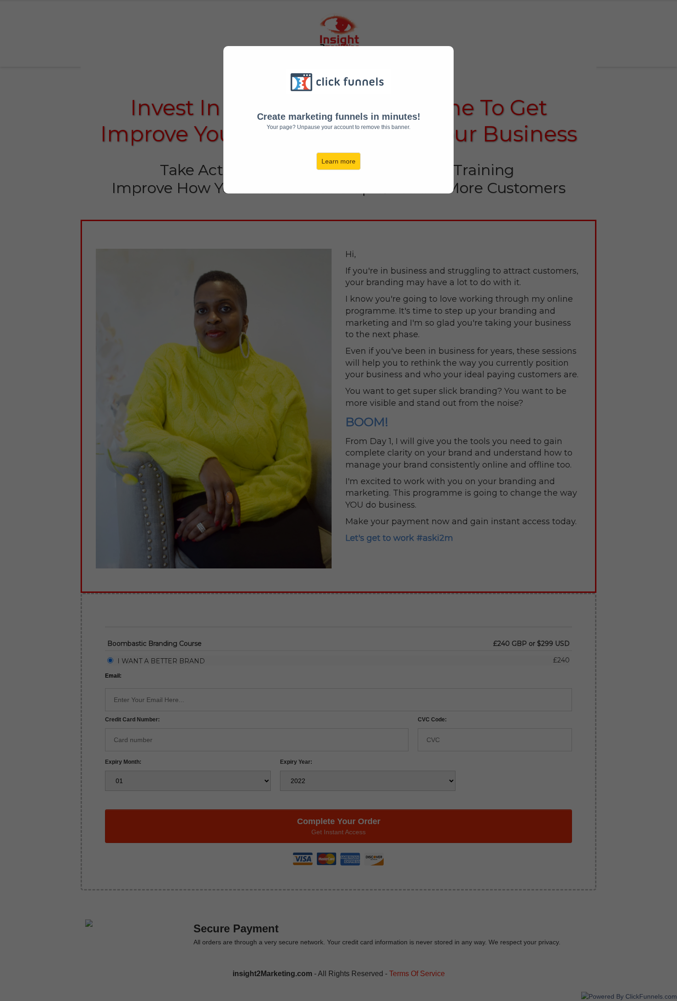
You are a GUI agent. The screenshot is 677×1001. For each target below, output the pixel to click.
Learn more (338, 161)
